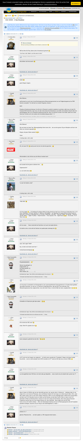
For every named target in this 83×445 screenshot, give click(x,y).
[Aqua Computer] (23, 11)
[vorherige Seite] (4, 34)
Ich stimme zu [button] (76, 3)
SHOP (50, 11)
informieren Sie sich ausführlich (52, 28)
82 (20, 33)
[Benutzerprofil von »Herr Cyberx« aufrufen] (11, 150)
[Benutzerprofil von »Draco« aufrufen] (11, 288)
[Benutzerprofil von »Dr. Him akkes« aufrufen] (11, 45)
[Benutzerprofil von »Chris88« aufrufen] (11, 102)
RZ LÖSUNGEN (42, 11)
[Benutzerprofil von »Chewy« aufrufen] (11, 65)
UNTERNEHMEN (72, 11)
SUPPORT (63, 11)
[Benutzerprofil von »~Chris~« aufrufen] (11, 326)
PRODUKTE (33, 11)
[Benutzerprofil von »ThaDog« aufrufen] (11, 205)
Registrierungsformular (25, 28)
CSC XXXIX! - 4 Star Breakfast (14, 20)
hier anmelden (48, 29)
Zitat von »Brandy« (27, 43)
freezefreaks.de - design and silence (28, 71)
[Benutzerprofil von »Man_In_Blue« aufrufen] (11, 128)
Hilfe (73, 24)
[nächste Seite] (22, 34)
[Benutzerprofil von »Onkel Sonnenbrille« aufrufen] (11, 266)
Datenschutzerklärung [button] (50, 4)
